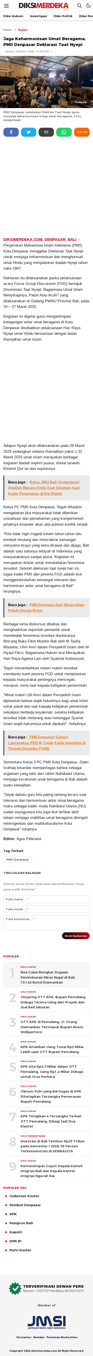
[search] (79, 5)
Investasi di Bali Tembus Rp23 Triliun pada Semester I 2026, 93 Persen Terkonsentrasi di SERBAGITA (53, 1146)
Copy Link (82, 132)
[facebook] (11, 132)
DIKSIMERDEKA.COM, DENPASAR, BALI (40, 240)
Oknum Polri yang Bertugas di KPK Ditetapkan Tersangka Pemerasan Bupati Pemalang (51, 1096)
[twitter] (28, 132)
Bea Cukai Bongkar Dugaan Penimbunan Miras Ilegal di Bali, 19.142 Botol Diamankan (48, 977)
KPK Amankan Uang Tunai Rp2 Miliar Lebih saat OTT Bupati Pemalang (52, 1049)
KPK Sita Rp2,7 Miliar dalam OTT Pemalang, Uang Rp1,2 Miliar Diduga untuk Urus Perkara (52, 1072)
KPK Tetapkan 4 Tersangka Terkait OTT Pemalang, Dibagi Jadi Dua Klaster (51, 1121)
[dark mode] (88, 5)
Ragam (23, 29)
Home (7, 29)
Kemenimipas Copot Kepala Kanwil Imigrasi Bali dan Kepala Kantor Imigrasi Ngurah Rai (51, 1171)
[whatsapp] (64, 132)
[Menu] (6, 5)
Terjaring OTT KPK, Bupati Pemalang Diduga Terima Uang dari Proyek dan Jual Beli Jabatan (53, 1002)
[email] (46, 132)
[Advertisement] (46, 186)
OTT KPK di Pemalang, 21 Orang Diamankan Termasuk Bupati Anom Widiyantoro (52, 1027)
